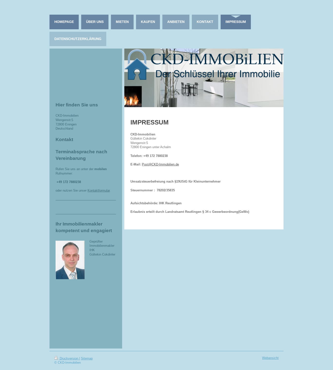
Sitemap (87, 358)
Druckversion (69, 358)
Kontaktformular (99, 190)
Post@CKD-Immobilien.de (160, 164)
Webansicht (270, 358)
